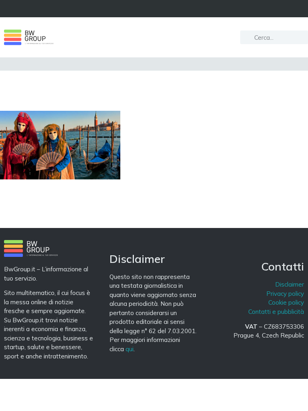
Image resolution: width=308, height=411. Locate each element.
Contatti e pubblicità (276, 311)
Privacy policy (285, 293)
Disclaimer (289, 284)
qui (130, 349)
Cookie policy (286, 302)
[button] (154, 8)
